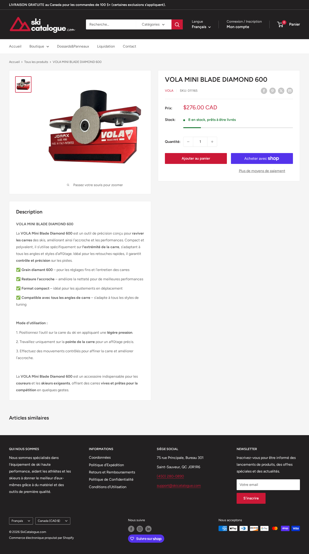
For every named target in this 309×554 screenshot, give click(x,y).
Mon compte (238, 26)
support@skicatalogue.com (179, 485)
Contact (129, 46)
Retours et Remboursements (112, 472)
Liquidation (106, 46)
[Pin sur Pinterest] (272, 90)
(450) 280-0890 (170, 476)
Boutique (36, 46)
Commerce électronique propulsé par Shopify (41, 538)
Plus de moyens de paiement (262, 171)
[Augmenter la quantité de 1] (212, 141)
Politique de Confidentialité (111, 479)
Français (17, 521)
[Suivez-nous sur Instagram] (140, 529)
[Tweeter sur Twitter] (281, 90)
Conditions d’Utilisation (107, 487)
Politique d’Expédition (106, 465)
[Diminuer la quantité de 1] (188, 141)
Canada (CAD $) (49, 521)
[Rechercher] (177, 24)
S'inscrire (251, 498)
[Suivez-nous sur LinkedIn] (148, 529)
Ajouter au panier (196, 158)
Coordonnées (100, 457)
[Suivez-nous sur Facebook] (131, 529)
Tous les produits (36, 62)
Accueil (15, 46)
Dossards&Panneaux (73, 46)
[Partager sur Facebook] (264, 90)
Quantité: (173, 141)
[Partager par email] (290, 90)
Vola (169, 91)
